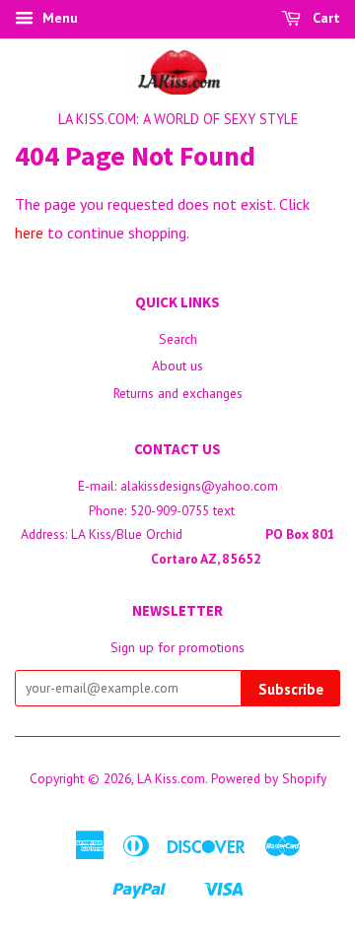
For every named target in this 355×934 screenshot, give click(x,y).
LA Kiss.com (171, 778)
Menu (58, 18)
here (29, 232)
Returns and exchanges (178, 393)
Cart (324, 18)
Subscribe (290, 689)
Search (178, 339)
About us (177, 365)
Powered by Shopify (268, 778)
